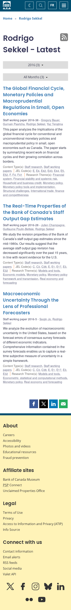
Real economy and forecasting (43, 382)
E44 (56, 171)
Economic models (14, 274)
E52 (5, 175)
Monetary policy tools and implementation (29, 187)
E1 (53, 267)
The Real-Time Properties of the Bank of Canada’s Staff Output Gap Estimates (34, 212)
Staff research (33, 167)
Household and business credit (22, 183)
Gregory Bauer (50, 120)
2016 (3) (34, 65)
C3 (38, 267)
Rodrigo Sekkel (30, 18)
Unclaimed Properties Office (24, 491)
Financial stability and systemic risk (35, 179)
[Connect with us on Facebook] (23, 589)
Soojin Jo (45, 319)
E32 (5, 271)
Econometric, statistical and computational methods (35, 378)
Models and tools (49, 271)
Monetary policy (53, 183)
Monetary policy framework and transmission (35, 276)
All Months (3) (34, 77)
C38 (44, 267)
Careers (9, 435)
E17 (58, 267)
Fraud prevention (16, 458)
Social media (12, 568)
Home (7, 18)
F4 (14, 175)
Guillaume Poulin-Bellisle (18, 229)
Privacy (8, 518)
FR (52, 5)
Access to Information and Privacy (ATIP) (33, 524)
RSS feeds (10, 562)
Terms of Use (13, 512)
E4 (37, 171)
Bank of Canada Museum (21, 479)
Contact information (18, 551)
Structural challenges (16, 191)
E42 (43, 171)
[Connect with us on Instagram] (36, 589)
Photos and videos (17, 446)
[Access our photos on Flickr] (29, 602)
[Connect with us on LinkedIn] (61, 589)
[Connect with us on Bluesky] (48, 589)
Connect (12, 485)
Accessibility (12, 440)
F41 (19, 175)
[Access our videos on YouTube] (42, 602)
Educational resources (19, 452)
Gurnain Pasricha (14, 124)
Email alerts (11, 557)
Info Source (11, 529)
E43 (50, 171)
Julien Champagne (52, 225)
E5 (62, 171)
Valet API (9, 574)
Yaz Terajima (55, 124)
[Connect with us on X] (10, 589)
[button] (33, 403)
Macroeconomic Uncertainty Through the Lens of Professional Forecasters (31, 303)
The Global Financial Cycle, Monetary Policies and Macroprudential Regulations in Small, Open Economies (33, 101)
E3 (64, 267)
